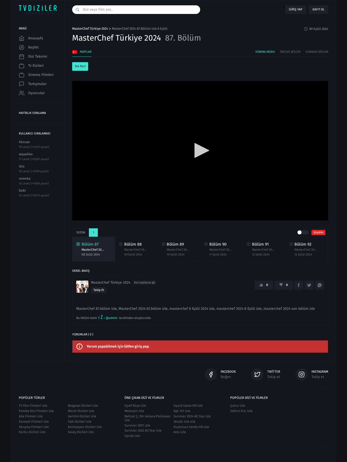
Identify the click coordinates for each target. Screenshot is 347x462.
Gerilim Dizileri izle (82, 416)
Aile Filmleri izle (31, 416)
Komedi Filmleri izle (34, 421)
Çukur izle (237, 405)
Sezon (80, 232)
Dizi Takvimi (37, 56)
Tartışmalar (37, 84)
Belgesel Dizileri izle (83, 405)
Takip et (98, 290)
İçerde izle (132, 436)
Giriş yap (295, 9)
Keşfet (33, 47)
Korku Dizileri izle (32, 432)
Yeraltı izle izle (184, 421)
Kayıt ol (318, 9)
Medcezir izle (134, 411)
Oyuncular (36, 93)
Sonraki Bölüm (317, 52)
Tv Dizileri (36, 65)
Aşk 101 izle (182, 411)
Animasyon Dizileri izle (85, 427)
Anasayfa (35, 38)
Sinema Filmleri (41, 75)
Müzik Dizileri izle (81, 411)
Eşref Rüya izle (135, 405)
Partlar (85, 52)
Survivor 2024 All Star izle (192, 416)
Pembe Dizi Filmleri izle (36, 411)
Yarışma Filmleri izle (34, 427)
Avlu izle (180, 432)
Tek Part (80, 66)
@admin (111, 318)
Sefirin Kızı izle (241, 411)
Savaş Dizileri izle (81, 432)
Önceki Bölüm (290, 52)
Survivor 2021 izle (137, 425)
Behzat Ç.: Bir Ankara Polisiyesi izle (147, 418)
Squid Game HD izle (188, 405)
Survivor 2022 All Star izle (143, 430)
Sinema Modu (265, 52)
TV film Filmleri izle (33, 405)
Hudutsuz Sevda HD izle (191, 427)
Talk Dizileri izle (79, 421)
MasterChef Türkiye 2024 (90, 28)
